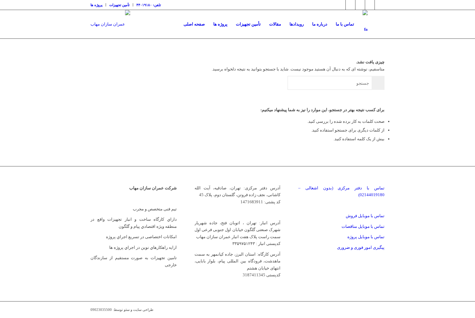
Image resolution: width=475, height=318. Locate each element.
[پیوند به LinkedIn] (360, 5)
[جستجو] (378, 24)
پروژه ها (96, 5)
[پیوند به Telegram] (370, 5)
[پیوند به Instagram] (350, 5)
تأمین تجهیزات (119, 5)
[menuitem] (98, 4)
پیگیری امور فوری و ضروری (361, 247)
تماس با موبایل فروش (365, 215)
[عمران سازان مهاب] (110, 24)
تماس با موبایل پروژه (366, 236)
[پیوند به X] (340, 5)
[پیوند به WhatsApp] (380, 5)
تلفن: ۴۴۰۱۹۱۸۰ (148, 5)
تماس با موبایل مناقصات (363, 226)
